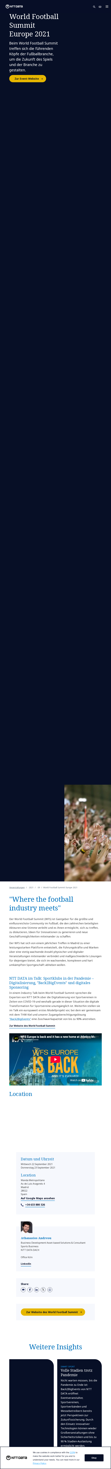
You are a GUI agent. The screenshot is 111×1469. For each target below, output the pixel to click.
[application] (55, 1458)
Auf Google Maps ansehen (38, 1198)
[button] (96, 6)
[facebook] (29, 1289)
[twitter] (43, 1289)
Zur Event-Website (27, 78)
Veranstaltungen (17, 887)
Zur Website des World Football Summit (32, 1025)
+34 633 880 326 (35, 1204)
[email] (23, 1289)
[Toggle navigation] (108, 6)
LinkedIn (26, 1263)
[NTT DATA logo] (12, 6)
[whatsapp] (49, 1289)
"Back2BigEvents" (20, 1019)
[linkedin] (36, 1289)
